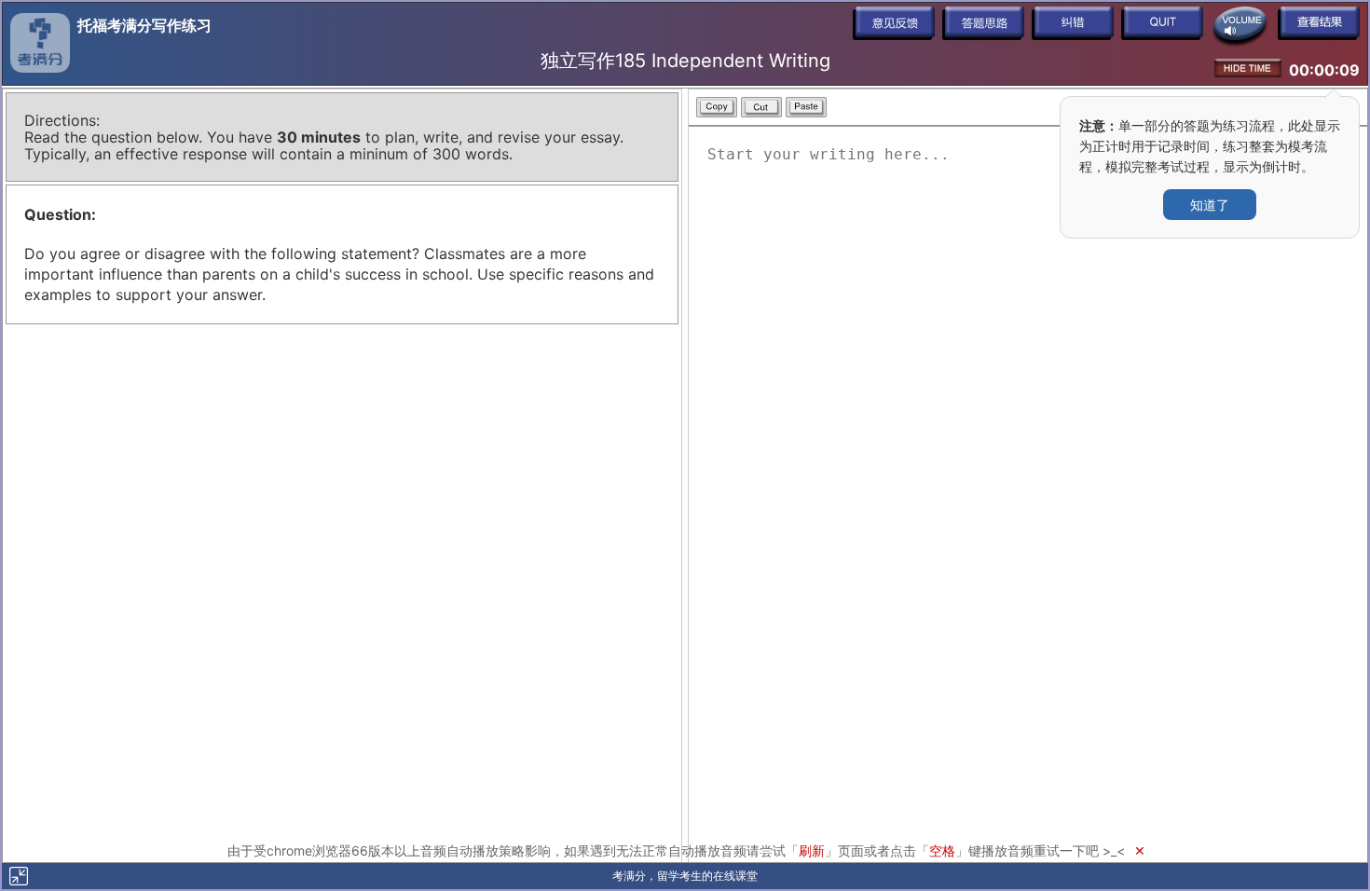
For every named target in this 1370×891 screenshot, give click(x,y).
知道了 (1209, 204)
